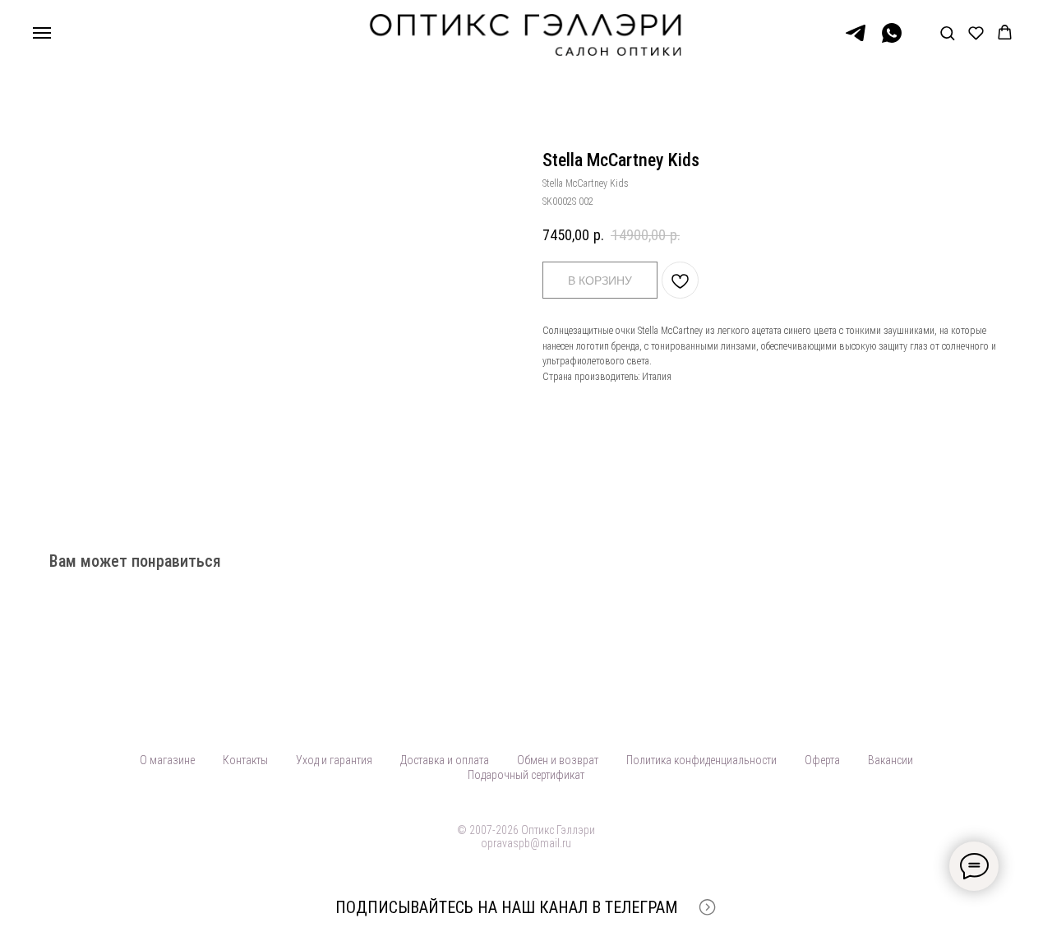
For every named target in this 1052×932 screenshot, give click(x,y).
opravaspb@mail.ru (526, 843)
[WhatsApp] (891, 41)
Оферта (822, 760)
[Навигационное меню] (42, 33)
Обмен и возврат (557, 760)
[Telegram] (855, 41)
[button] (947, 32)
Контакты (245, 760)
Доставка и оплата (444, 760)
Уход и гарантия (334, 760)
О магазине (167, 760)
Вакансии (890, 760)
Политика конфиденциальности (701, 760)
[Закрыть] (1026, 907)
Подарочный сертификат (526, 774)
